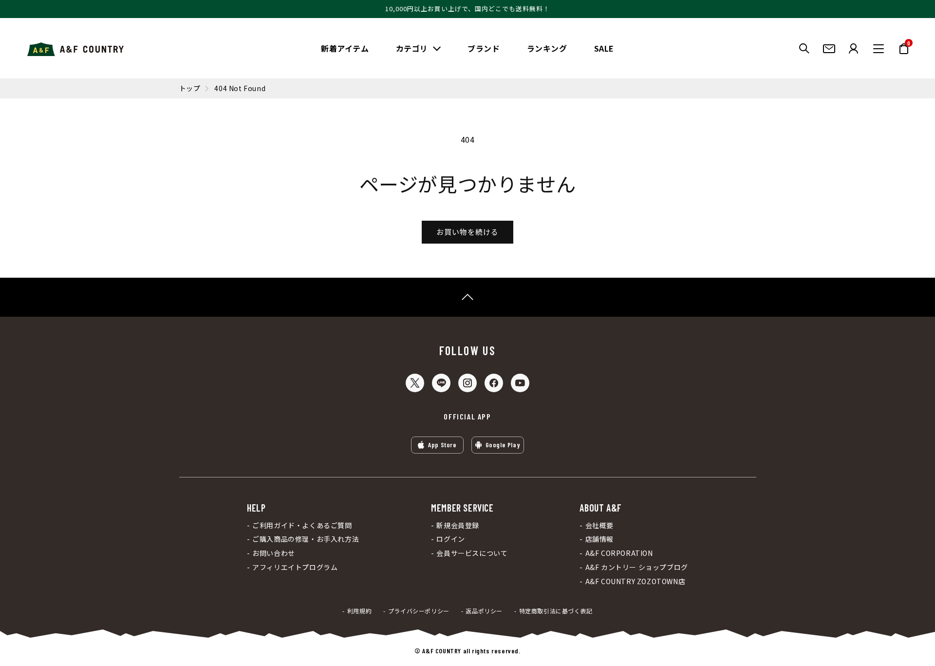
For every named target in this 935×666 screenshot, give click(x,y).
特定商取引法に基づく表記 (556, 611)
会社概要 (599, 525)
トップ (190, 88)
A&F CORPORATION (619, 553)
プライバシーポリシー (418, 611)
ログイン (450, 539)
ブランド (484, 48)
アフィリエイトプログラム (294, 567)
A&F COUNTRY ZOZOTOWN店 (635, 581)
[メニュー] (878, 48)
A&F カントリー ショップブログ (636, 567)
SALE (604, 48)
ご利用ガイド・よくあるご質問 (302, 525)
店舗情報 (599, 539)
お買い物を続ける (467, 232)
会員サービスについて (471, 553)
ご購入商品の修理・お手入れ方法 (305, 539)
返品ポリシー (484, 611)
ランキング (547, 48)
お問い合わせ (273, 553)
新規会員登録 (457, 525)
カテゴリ (412, 48)
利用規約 (359, 611)
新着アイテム (345, 48)
